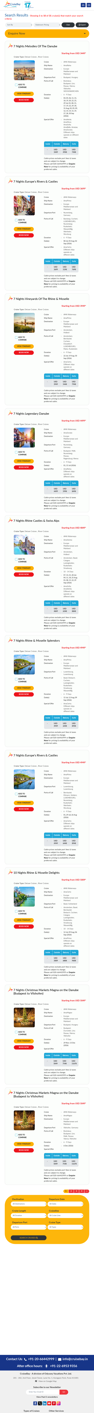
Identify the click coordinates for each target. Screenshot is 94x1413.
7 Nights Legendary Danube (31, 413)
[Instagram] (58, 1403)
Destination (18, 1199)
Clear (68, 25)
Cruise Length (19, 1211)
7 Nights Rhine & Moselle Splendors (36, 640)
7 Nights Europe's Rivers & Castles (35, 181)
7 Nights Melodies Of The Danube (35, 46)
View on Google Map (47, 1381)
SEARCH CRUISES (27, 1238)
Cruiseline (54, 1211)
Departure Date (57, 1199)
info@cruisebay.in (75, 1359)
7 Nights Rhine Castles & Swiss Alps (36, 520)
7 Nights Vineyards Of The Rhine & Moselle (41, 299)
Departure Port (19, 1222)
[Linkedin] (45, 1403)
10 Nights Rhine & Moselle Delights (36, 872)
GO (64, 1392)
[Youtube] (49, 1403)
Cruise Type (54, 1222)
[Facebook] (35, 1403)
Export (83, 25)
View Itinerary (24, 94)
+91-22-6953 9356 (63, 1366)
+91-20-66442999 (41, 1359)
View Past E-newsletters (47, 1397)
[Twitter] (40, 1403)
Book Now (24, 100)
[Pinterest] (54, 1403)
